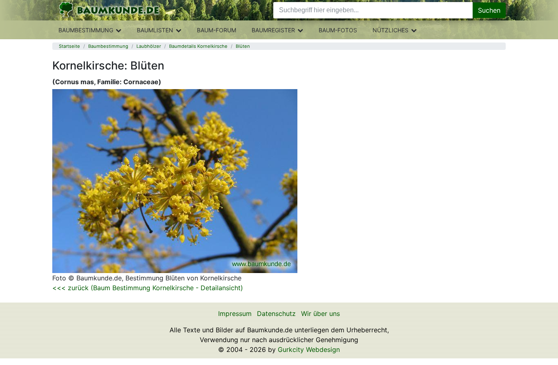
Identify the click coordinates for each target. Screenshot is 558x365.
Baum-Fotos (338, 30)
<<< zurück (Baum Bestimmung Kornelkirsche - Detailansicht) (147, 288)
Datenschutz (276, 313)
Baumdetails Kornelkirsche (198, 46)
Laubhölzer (148, 46)
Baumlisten (155, 30)
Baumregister (273, 30)
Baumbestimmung (85, 30)
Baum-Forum (216, 30)
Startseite (69, 46)
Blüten (243, 46)
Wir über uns (320, 313)
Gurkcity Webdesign (309, 349)
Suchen (489, 10)
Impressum (235, 313)
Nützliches (390, 30)
